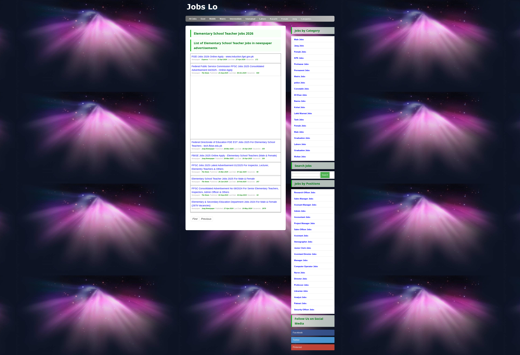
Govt (203, 19)
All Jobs (193, 19)
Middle (212, 19)
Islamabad (250, 19)
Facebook (298, 332)
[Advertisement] (235, 108)
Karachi (273, 19)
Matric (223, 19)
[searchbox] (306, 175)
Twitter (296, 340)
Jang (294, 19)
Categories (306, 19)
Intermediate (236, 19)
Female (284, 19)
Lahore (262, 19)
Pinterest (297, 347)
